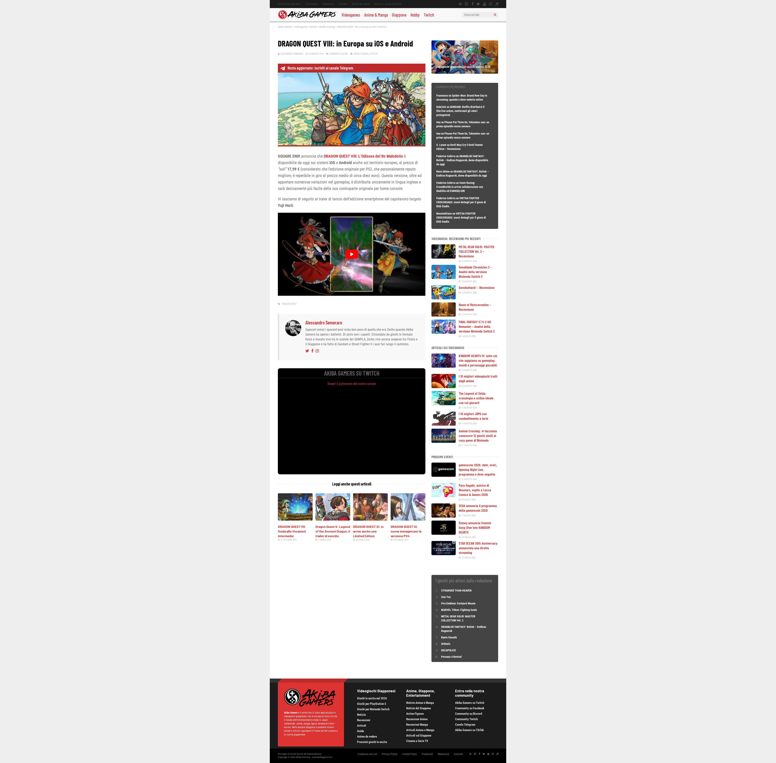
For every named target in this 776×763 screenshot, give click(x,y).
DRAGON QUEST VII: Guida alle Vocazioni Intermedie (292, 531)
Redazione (328, 4)
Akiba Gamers (285, 26)
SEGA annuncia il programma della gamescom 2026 (478, 508)
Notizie (313, 26)
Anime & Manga (376, 14)
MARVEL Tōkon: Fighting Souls (459, 609)
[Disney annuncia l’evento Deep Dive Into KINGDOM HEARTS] (443, 533)
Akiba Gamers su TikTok (469, 730)
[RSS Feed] (460, 4)
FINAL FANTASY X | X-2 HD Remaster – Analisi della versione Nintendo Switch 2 (477, 326)
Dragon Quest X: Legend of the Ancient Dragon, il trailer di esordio (332, 531)
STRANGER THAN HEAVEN (456, 590)
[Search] (495, 15)
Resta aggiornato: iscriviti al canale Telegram (320, 67)
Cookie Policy (409, 754)
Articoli (361, 725)
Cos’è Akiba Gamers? (289, 4)
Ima (438, 122)
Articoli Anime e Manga (420, 730)
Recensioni (363, 720)
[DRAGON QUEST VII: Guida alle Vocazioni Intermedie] (295, 519)
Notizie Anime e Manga (420, 703)
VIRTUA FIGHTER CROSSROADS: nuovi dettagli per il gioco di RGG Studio (461, 202)
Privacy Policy (389, 754)
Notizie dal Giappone (418, 708)
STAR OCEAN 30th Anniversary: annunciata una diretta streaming (478, 548)
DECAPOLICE (448, 650)
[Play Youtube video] (351, 254)
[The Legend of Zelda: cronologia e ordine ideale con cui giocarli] (443, 403)
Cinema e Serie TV (417, 741)
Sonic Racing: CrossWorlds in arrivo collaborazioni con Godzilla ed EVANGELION (459, 187)
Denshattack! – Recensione (476, 287)
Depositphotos (314, 754)
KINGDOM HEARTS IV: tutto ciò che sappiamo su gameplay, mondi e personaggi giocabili (478, 360)
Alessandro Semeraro (291, 54)
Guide (360, 731)
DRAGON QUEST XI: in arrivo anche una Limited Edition (368, 531)
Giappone (399, 14)
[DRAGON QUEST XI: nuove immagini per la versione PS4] (408, 519)
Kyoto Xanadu (449, 637)
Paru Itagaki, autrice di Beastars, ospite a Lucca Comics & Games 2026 (475, 490)
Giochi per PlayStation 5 (371, 704)
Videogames (351, 14)
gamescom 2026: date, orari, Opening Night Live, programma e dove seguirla (478, 469)
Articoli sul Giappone (418, 735)
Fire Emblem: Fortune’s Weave (458, 603)
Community (311, 4)
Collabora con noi (367, 754)
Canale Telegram (465, 724)
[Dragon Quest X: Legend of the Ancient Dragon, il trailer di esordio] (332, 519)
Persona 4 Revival (451, 656)
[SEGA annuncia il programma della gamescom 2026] (443, 516)
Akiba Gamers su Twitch (469, 703)
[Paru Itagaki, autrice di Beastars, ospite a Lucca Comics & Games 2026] (443, 495)
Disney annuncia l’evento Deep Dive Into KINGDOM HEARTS (475, 527)
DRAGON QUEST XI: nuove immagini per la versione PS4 (406, 531)
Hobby (415, 14)
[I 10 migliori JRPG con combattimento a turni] (443, 424)
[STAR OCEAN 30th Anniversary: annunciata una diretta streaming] (443, 553)
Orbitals (445, 643)
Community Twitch (466, 719)
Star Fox (446, 597)
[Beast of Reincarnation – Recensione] (443, 315)
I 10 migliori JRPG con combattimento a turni (473, 416)
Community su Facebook (469, 708)
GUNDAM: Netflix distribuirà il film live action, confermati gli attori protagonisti (460, 111)
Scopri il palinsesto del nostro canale (352, 384)
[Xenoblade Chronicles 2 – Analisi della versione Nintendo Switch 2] (443, 277)
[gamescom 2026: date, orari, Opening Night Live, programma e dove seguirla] (443, 475)
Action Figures (415, 714)
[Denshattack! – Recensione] (443, 298)
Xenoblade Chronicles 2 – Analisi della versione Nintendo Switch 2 (475, 272)
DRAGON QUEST (289, 304)
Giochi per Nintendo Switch (373, 709)
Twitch (429, 14)
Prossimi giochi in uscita (372, 742)
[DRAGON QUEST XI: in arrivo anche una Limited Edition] (370, 519)
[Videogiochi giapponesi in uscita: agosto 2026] (464, 72)
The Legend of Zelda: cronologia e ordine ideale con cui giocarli (476, 398)
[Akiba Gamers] (307, 18)
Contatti (342, 4)
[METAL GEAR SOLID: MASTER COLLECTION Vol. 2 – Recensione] (443, 257)
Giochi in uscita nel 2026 (387, 4)
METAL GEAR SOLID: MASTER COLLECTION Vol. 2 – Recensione (476, 251)
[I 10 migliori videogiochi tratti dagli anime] (443, 386)
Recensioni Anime (417, 719)
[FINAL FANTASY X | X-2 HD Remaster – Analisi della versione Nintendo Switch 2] (443, 332)
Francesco (442, 95)
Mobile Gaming (327, 26)
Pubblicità (427, 754)
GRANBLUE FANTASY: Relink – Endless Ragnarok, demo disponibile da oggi (462, 160)
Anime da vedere (361, 4)
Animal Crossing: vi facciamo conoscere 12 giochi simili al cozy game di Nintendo (478, 435)
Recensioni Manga (417, 724)
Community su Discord (468, 714)
